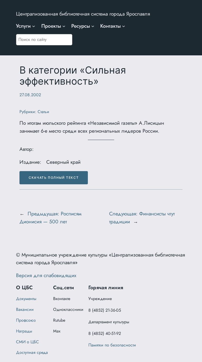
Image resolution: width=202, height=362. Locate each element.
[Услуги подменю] (33, 26)
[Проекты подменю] (63, 26)
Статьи (43, 112)
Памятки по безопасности (112, 345)
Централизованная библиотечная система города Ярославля (83, 13)
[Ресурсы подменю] (92, 26)
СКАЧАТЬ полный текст (54, 178)
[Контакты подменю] (123, 26)
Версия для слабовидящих (46, 275)
